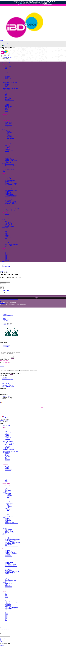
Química (6, 231)
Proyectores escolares (8, 215)
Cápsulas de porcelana (8, 432)
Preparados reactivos (8, 149)
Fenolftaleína (9, 141)
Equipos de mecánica (8, 187)
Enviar (12, 358)
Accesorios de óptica (8, 192)
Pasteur (16, 88)
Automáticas (8, 88)
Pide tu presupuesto (28, 41)
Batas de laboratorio (8, 66)
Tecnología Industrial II (8, 242)
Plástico (4, 78)
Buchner (11, 75)
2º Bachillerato (7, 260)
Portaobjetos (7, 92)
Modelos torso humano (8, 166)
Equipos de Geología (8, 206)
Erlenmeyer (8, 82)
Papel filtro (6, 85)
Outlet (3, 261)
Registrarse (2, 645)
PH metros (6, 108)
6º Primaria (6, 254)
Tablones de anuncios (8, 224)
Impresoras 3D (7, 214)
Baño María (6, 124)
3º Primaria (6, 251)
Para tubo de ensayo (10, 86)
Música (6, 238)
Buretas (6, 67)
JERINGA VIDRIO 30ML (6, 629)
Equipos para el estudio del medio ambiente (12, 177)
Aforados (4, 82)
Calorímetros (7, 69)
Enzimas (6, 515)
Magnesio (8, 146)
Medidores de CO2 (8, 107)
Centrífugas (6, 488)
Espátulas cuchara (7, 76)
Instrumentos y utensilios (6, 62)
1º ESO (6, 255)
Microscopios (7, 155)
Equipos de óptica (7, 191)
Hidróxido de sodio (10, 136)
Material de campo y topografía (10, 209)
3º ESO (6, 257)
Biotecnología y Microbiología (9, 178)
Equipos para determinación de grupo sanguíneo (12, 176)
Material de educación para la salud (10, 217)
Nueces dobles (7, 84)
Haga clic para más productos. (6, 57)
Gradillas (6, 442)
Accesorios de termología (9, 194)
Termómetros (7, 110)
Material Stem (7, 77)
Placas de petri (7, 90)
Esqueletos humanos (8, 167)
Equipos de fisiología (8, 175)
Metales (6, 145)
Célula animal (5, 165)
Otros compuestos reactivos (9, 153)
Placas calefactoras (8, 128)
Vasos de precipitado (8, 98)
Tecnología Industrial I (8, 241)
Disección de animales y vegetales (10, 165)
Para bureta (4, 86)
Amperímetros (7, 103)
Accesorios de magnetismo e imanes (10, 196)
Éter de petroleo (9, 135)
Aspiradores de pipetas (6, 89)
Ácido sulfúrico (9, 132)
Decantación (5, 75)
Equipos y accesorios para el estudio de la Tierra (12, 208)
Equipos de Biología (8, 537)
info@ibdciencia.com (19, 41)
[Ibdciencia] (25, 39)
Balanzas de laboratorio (8, 123)
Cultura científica (7, 240)
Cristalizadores (7, 70)
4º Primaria (6, 252)
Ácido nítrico (9, 131)
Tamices (6, 95)
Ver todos (8, 144)
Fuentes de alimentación (8, 106)
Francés (11, 323)
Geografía (6, 236)
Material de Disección (8, 181)
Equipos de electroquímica (9, 199)
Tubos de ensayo (7, 97)
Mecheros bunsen (7, 83)
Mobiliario (4, 219)
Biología (6, 117)
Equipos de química (8, 200)
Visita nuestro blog (4, 43)
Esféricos (12, 82)
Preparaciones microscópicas (9, 159)
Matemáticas (7, 235)
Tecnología (4, 170)
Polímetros (6, 109)
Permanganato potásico (10, 138)
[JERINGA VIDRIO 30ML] (4, 627)
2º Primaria (6, 250)
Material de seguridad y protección (10, 443)
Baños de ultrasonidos (8, 125)
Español (4, 323)
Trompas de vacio (7, 96)
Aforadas (4, 88)
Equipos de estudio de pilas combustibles (11, 183)
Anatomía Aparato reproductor (9, 168)
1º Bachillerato (7, 259)
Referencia (2, 293)
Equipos (3, 171)
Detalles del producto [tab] (5, 290)
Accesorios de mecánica (8, 188)
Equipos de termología (8, 193)
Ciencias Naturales (8, 237)
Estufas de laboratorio (8, 489)
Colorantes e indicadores (9, 140)
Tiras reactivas (7, 151)
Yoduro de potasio (10, 501)
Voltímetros (6, 111)
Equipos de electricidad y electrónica (10, 189)
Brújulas (6, 68)
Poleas (6, 91)
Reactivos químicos (8, 130)
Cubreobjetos (7, 72)
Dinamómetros (7, 105)
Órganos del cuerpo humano (9, 164)
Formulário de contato (4, 360)
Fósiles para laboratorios (8, 207)
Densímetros (7, 104)
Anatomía (4, 163)
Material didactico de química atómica (11, 203)
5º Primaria (6, 253)
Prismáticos (6, 161)
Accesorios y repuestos (8, 162)
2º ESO (6, 256)
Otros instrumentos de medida (9, 474)
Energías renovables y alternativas (10, 184)
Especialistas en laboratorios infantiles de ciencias (9, 299)
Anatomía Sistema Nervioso (9, 169)
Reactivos (4, 129)
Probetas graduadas (8, 93)
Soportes (6, 94)
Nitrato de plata (9, 137)
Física (5, 230)
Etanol (8, 134)
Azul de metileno (9, 143)
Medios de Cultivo (8, 152)
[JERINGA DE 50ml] (4, 271)
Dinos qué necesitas (3, 303)
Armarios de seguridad (8, 220)
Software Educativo (8, 579)
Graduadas (13, 88)
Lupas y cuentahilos (8, 158)
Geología (6, 118)
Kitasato (16, 82)
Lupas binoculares (7, 156)
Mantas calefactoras (8, 127)
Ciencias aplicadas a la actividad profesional (12, 602)
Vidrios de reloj (7, 99)
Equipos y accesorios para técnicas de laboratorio (12, 179)
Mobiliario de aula (7, 225)
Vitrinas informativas (8, 222)
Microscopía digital (8, 157)
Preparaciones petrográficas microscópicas (11, 160)
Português (5, 45)
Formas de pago (2, 301)
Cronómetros (7, 71)
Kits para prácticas (8, 218)
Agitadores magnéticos (8, 122)
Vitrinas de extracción (8, 223)
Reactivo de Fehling (10, 150)
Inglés (8, 323)
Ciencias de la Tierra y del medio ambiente (11, 244)
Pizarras (6, 221)
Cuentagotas (11, 78)
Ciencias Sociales (7, 601)
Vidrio (8, 75)
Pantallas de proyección (8, 578)
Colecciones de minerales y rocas (10, 210)
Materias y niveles (5, 227)
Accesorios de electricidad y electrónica (11, 190)
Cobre (8, 147)
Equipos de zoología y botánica (10, 180)
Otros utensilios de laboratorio (9, 100)
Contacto (2, 41)
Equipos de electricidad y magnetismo (11, 195)
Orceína (8, 142)
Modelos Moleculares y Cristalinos (10, 202)
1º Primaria (6, 612)
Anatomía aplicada (8, 243)
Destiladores (7, 73)
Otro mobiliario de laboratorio (9, 226)
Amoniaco (8, 133)
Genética (6, 182)
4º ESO (6, 258)
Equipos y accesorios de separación (10, 201)
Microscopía (4, 154)
